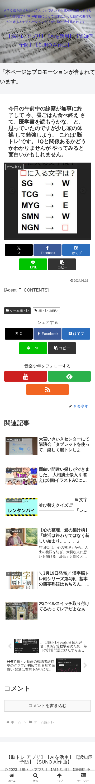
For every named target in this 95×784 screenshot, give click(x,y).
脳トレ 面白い (48, 310)
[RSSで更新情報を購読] (47, 389)
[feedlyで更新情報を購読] (69, 376)
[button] (62, 264)
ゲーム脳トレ (19, 310)
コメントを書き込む (47, 705)
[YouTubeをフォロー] (25, 376)
